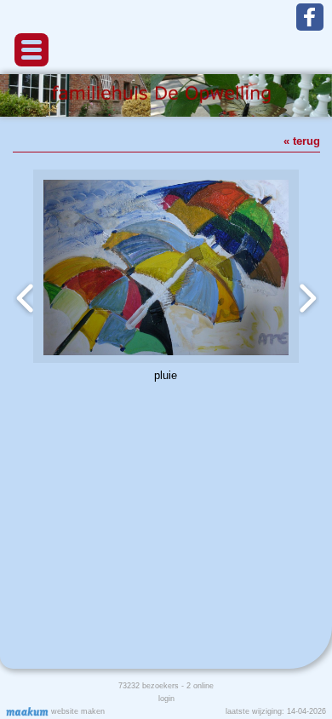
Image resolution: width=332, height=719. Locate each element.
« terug (301, 141)
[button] (31, 49)
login (166, 698)
